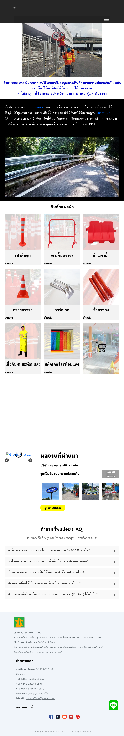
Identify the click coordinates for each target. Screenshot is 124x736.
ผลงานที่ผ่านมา (59, 456)
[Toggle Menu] (106, 19)
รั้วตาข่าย (101, 309)
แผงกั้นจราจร (62, 255)
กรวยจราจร (23, 309)
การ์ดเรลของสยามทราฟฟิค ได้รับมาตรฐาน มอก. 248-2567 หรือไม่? (49, 550)
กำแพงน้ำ (101, 255)
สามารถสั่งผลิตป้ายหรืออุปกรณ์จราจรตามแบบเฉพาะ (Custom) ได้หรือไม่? (53, 594)
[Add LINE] (113, 705)
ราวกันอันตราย (37, 107)
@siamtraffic (41, 693)
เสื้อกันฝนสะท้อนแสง (22, 364)
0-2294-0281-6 (44, 669)
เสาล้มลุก (23, 255)
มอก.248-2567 (105, 113)
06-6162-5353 (26, 684)
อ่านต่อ (9, 263)
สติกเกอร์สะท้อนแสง (62, 364)
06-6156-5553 (26, 679)
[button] (7, 460)
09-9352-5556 (26, 689)
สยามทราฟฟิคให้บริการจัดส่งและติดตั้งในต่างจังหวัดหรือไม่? (44, 583)
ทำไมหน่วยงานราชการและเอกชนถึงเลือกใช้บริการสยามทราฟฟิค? (48, 561)
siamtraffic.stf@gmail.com (40, 698)
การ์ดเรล (61, 309)
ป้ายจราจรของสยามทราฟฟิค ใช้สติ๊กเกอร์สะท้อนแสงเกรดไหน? (46, 572)
